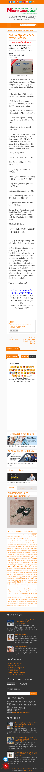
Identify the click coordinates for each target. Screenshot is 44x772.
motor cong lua (14, 588)
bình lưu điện (29, 576)
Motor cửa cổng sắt (21, 634)
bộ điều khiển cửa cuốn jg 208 (25, 584)
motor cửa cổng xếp (16, 593)
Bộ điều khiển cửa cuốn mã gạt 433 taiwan (22, 542)
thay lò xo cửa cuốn (12, 603)
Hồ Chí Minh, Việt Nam (14, 327)
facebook (10, 2)
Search (36, 24)
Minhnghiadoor (28, 770)
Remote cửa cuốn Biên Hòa (17, 556)
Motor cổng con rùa (21, 646)
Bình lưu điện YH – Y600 (13, 535)
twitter (13, 2)
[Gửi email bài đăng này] (11, 331)
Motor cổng (29, 548)
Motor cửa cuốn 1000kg (15, 552)
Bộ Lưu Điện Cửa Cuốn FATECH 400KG (22, 37)
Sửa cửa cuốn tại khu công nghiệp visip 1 (22, 572)
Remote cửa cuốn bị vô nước (17, 562)
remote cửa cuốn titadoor (24, 595)
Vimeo (30, 2)
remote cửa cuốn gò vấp (29, 593)
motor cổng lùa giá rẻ (26, 589)
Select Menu (9, 25)
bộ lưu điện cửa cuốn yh (28, 578)
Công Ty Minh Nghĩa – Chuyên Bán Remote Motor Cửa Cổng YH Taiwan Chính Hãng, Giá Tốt (26, 739)
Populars (12, 487)
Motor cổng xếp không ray (23, 550)
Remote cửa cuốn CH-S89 (13, 558)
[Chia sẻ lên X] (15, 331)
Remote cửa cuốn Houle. (25, 558)
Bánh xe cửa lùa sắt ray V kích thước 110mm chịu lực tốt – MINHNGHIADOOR (26, 621)
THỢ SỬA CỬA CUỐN (14, 670)
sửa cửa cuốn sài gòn (22, 599)
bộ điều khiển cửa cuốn (23, 582)
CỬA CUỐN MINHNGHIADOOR (17, 672)
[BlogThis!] (13, 331)
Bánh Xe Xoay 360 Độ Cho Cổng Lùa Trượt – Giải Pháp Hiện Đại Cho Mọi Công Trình (26, 753)
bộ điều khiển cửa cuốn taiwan (22, 580)
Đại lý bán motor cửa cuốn (23, 605)
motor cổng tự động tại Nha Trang (21, 591)
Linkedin (20, 2)
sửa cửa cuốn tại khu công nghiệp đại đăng (27, 601)
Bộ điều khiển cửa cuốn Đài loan (27, 536)
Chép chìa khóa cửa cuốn (25, 544)
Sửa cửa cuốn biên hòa (15, 663)
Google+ (17, 2)
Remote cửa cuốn (13, 665)
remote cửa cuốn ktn (12, 595)
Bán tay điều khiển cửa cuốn (25, 535)
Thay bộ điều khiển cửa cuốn (19, 576)
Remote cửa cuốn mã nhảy (18, 496)
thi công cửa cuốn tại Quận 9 (24, 603)
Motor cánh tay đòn (19, 548)
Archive (32, 488)
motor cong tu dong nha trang (27, 588)
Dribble (27, 2)
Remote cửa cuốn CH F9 (30, 556)
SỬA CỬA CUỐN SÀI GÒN (15, 674)
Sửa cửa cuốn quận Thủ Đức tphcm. (25, 568)
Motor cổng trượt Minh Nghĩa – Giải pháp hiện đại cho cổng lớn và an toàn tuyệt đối (26, 724)
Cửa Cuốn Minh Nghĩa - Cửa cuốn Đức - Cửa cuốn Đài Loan (17, 769)
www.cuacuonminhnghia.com (21, 712)
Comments (22, 488)
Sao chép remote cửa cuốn (19, 566)
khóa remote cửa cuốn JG (24, 586)
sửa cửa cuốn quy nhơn (21, 597)
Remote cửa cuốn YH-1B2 (22, 560)
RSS (33, 2)
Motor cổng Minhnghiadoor (16, 668)
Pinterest (23, 2)
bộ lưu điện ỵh (11, 580)
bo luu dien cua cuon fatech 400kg (19, 324)
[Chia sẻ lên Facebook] (17, 331)
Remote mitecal (33, 564)
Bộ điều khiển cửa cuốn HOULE (19, 540)
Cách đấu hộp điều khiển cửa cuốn (26, 546)
